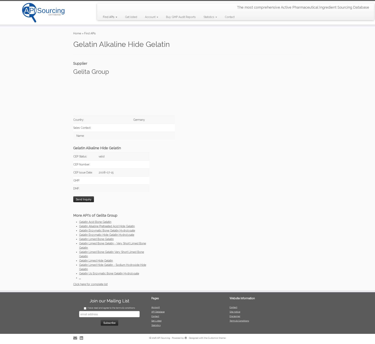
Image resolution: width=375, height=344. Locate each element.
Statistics (209, 17)
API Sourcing (163, 338)
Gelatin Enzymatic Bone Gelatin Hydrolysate (107, 230)
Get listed (131, 17)
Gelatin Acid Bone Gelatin (95, 221)
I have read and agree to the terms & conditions (111, 308)
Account (150, 17)
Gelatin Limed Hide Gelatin (96, 260)
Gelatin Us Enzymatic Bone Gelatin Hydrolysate (109, 273)
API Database (158, 312)
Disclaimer (234, 316)
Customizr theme (217, 338)
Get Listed (156, 321)
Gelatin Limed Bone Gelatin (96, 239)
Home (77, 33)
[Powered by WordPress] (185, 337)
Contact (230, 17)
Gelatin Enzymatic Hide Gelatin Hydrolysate (106, 234)
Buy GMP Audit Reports (181, 17)
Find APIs (109, 17)
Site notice (234, 312)
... (80, 277)
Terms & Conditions (239, 321)
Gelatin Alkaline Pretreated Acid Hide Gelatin (107, 226)
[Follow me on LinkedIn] (83, 338)
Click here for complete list (90, 284)
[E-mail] (76, 338)
